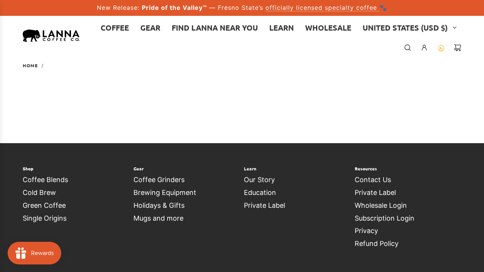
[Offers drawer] (441, 47)
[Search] (407, 47)
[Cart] (457, 47)
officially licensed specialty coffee (322, 7)
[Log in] (424, 47)
